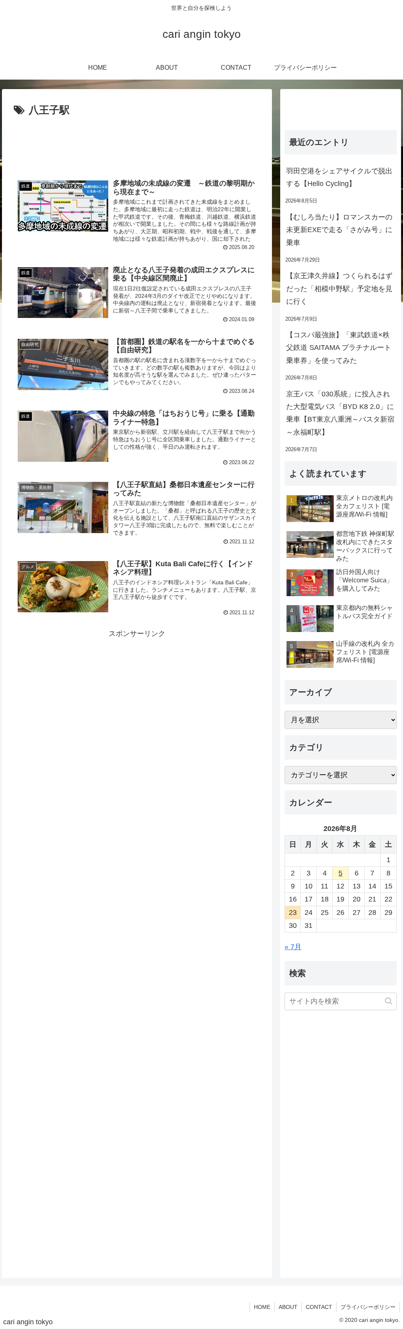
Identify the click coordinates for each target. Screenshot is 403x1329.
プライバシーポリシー (368, 1307)
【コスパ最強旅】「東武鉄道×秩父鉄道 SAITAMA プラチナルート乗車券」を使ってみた (338, 347)
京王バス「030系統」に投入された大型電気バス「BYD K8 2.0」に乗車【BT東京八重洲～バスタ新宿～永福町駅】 (340, 413)
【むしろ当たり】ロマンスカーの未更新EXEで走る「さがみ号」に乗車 (339, 230)
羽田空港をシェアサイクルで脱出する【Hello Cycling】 (339, 177)
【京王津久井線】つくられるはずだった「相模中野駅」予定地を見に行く (339, 288)
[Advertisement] (137, 143)
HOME (262, 1307)
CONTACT (319, 1307)
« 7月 (293, 947)
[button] (389, 1001)
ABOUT (288, 1307)
